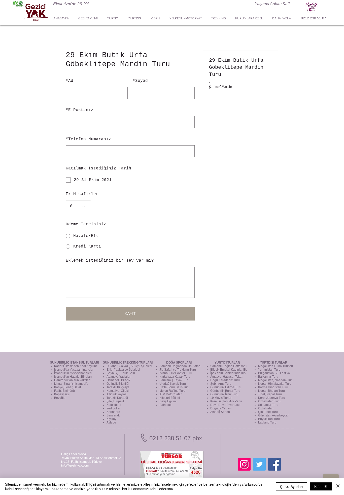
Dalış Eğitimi (168, 401)
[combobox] (78, 206)
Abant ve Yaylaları (119, 376)
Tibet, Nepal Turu (270, 394)
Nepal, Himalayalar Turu (275, 383)
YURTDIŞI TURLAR (273, 362)
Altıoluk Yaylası (117, 394)
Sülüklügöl (114, 405)
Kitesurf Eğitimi (169, 398)
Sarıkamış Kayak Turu (174, 380)
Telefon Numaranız (88, 139)
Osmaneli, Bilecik (118, 380)
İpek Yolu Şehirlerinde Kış (228, 373)
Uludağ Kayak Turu (172, 383)
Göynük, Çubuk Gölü (121, 373)
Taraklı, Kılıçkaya (118, 387)
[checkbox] (130, 180)
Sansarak (113, 415)
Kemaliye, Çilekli (118, 391)
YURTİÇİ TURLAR (227, 362)
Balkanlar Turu (268, 376)
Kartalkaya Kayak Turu (174, 376)
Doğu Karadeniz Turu (225, 380)
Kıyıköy (111, 419)
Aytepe (111, 422)
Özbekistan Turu (269, 401)
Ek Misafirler (82, 194)
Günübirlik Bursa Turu (225, 391)
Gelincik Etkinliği (118, 383)
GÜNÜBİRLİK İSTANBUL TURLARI (74, 362)
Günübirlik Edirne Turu (225, 387)
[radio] (130, 236)
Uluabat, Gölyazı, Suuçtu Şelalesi (129, 366)
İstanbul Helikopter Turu (175, 373)
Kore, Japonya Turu (271, 398)
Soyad (140, 81)
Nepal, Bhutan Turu (271, 391)
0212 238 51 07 (313, 18)
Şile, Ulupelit (115, 401)
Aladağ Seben (220, 412)
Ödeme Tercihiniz (86, 224)
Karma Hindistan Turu (273, 387)
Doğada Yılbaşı (220, 408)
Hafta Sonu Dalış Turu (174, 387)
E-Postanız (79, 110)
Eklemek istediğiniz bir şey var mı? (110, 260)
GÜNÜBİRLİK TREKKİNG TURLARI (128, 362)
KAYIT (130, 313)
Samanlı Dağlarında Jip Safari (179, 366)
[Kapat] (338, 486)
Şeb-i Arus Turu (220, 383)
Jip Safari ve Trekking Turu (177, 369)
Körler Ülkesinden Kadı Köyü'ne (76, 366)
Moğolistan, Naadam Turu (276, 380)
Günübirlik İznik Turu (224, 394)
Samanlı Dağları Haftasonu (228, 366)
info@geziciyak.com (75, 465)
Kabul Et (321, 486)
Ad (69, 81)
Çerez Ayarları (291, 486)
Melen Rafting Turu (172, 391)
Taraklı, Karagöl (117, 398)
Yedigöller (113, 408)
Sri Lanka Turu (268, 405)
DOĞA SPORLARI (179, 362)
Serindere (113, 412)
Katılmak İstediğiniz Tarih (98, 168)
